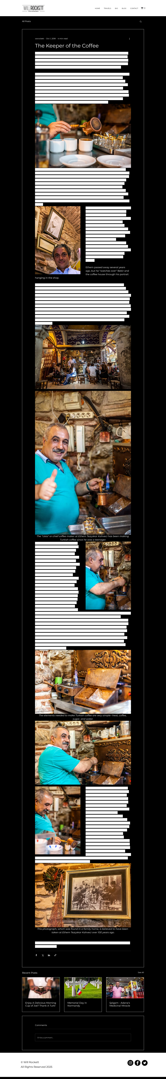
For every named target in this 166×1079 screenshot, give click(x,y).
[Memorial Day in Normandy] (83, 987)
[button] (143, 8)
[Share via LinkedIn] (49, 955)
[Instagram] (130, 1063)
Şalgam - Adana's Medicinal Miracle (119, 1004)
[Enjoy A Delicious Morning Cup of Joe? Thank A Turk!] (41, 987)
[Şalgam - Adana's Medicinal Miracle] (125, 987)
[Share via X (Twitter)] (42, 955)
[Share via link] (55, 955)
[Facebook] (137, 1063)
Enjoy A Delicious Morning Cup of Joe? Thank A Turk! (40, 1004)
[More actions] (129, 38)
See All (141, 972)
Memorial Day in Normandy (77, 1004)
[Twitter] (145, 1063)
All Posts (26, 21)
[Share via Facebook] (36, 955)
